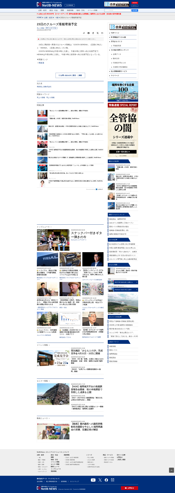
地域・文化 (80, 10)
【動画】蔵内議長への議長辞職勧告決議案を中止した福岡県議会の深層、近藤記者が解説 (86, 427)
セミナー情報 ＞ (43, 381)
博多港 (41, 63)
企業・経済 (42, 10)
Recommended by (91, 189)
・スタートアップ (42, 471)
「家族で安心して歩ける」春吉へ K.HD (123, 336)
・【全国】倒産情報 (69, 460)
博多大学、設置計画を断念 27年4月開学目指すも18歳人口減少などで (127, 178)
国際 (62, 10)
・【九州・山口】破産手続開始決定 (73, 462)
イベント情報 (92, 10)
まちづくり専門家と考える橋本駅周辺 (123, 259)
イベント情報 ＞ (43, 345)
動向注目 (116, 58)
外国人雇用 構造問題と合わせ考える (122, 248)
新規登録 (135, 2)
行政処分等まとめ (119, 63)
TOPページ (115, 33)
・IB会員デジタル (108, 462)
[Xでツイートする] (97, 33)
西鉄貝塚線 (113, 361)
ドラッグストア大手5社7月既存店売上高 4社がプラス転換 (92, 302)
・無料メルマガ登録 (108, 457)
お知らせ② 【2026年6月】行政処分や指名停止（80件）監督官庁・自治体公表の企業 (69, 14)
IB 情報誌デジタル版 (118, 37)
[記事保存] (83, 33)
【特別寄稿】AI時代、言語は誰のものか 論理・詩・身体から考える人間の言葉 (70, 302)
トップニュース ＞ (44, 227)
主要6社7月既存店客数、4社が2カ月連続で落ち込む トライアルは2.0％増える (70, 273)
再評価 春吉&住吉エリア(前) (119, 329)
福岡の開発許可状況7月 (117, 234)
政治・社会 (54, 10)
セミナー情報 (55, 464)
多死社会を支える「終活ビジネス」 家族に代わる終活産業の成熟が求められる (47, 302)
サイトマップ (74, 481)
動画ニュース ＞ (43, 418)
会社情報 (40, 481)
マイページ (115, 75)
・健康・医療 (40, 464)
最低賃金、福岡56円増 (117, 219)
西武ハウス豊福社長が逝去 (119, 226)
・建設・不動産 (41, 460)
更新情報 (54, 471)
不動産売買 (117, 46)
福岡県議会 (113, 354)
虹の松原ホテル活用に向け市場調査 (122, 244)
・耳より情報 (90, 457)
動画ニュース (55, 466)
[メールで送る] (102, 33)
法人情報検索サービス (119, 71)
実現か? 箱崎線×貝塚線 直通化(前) (121, 321)
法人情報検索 (69, 5)
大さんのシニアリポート (79, 240)
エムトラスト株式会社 (44, 335)
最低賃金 (112, 357)
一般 (56, 17)
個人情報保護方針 (51, 481)
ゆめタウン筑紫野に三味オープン (121, 223)
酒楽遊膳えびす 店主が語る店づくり (122, 255)
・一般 (39, 457)
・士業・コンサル (42, 469)
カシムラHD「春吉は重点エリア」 (121, 332)
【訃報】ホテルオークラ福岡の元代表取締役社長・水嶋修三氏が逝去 (92, 332)
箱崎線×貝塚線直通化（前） (119, 230)
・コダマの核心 (90, 464)
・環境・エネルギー (42, 467)
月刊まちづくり (116, 41)
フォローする (52, 28)
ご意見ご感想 (121, 459)
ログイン (135, 5)
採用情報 (64, 481)
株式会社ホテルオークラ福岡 (91, 337)
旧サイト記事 (121, 455)
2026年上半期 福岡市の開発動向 (121, 325)
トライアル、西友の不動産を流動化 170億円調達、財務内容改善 (47, 273)
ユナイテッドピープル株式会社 (92, 279)
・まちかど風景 (90, 460)
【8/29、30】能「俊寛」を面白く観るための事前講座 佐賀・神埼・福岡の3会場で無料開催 (87, 361)
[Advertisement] (70, 208)
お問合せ (120, 457)
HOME (39, 17)
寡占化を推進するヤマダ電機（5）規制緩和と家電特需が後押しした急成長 (127, 206)
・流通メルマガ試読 (108, 460)
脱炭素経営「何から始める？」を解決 (123, 251)
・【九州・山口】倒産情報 (71, 457)
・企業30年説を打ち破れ (93, 467)
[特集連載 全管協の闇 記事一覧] (123, 130)
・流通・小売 (40, 462)
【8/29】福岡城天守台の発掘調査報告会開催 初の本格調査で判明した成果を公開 (86, 389)
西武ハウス (113, 350)
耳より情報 (40, 28)
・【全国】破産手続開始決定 (72, 464)
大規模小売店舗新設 (120, 67)
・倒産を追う (90, 462)
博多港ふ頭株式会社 (44, 87)
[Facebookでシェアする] (93, 33)
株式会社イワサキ (65, 337)
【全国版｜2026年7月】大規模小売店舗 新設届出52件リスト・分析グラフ (70, 332)
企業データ (117, 54)
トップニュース (56, 469)
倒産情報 (70, 10)
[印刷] (88, 33)
